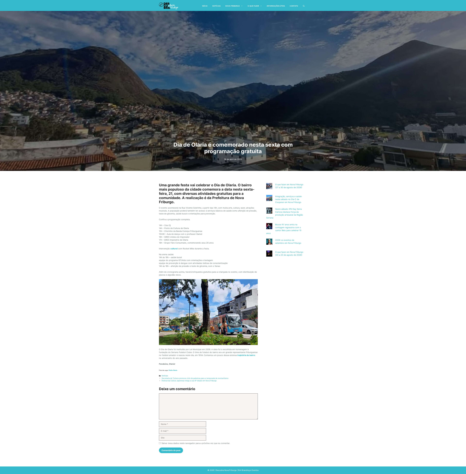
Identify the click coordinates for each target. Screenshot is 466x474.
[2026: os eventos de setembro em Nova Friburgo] (269, 243)
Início (205, 6)
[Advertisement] (284, 282)
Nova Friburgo (232, 6)
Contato (294, 6)
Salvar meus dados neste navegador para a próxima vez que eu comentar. (196, 443)
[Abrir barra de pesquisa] (303, 6)
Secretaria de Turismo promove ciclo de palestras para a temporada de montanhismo (195, 378)
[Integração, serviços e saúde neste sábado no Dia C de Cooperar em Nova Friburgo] (269, 199)
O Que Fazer (253, 6)
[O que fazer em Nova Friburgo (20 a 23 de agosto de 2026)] (269, 255)
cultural (174, 248)
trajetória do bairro (246, 355)
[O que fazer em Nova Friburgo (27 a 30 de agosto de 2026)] (269, 187)
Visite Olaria (173, 370)
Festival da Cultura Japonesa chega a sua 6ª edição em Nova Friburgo (189, 381)
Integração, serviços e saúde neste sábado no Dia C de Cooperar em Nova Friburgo (288, 199)
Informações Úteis (276, 6)
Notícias (216, 6)
